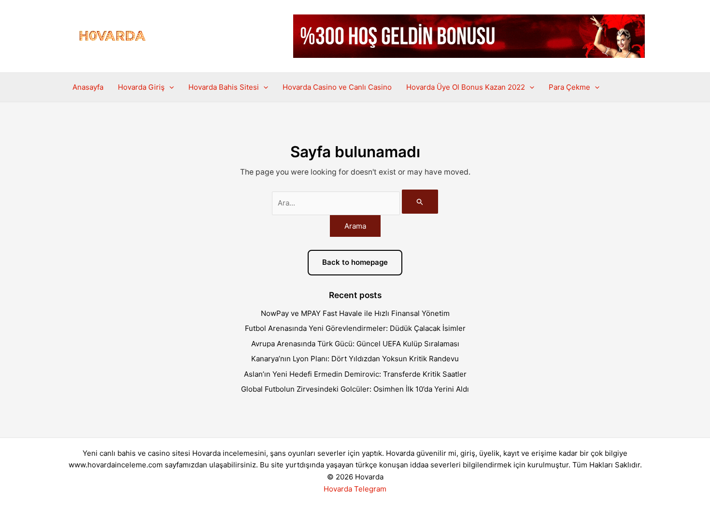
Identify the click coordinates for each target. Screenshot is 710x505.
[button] (169, 87)
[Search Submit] (420, 202)
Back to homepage (355, 262)
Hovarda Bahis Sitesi (223, 87)
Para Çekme (569, 87)
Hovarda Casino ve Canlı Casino (337, 87)
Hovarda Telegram (355, 488)
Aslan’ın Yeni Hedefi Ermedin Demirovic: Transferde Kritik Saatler (355, 374)
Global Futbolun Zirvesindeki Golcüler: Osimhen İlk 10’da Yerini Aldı (355, 389)
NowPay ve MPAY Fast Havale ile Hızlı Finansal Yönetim (355, 313)
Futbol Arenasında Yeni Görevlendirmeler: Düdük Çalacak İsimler (355, 328)
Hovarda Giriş (141, 87)
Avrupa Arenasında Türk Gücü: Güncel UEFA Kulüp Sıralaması (355, 343)
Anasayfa (87, 87)
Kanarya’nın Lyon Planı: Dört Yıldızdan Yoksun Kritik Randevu (355, 358)
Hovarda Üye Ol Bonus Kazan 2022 (465, 87)
